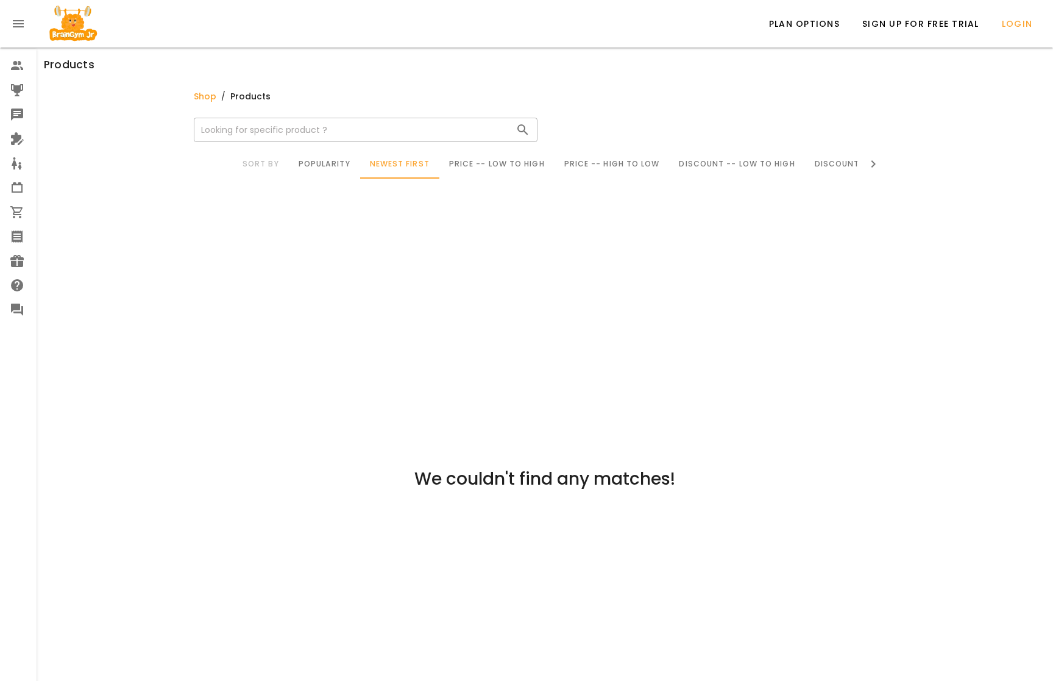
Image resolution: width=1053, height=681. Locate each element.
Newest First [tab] (399, 164)
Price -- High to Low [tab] (611, 164)
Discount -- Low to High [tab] (737, 164)
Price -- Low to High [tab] (496, 164)
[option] (18, 66)
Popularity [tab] (324, 164)
